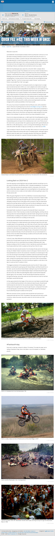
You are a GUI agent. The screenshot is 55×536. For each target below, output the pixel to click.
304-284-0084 (27, 531)
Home (3, 46)
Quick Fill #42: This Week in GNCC (21, 46)
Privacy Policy (4, 532)
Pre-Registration (29, 22)
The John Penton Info (27, 18)
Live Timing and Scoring (8, 22)
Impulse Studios (50, 531)
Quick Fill (9, 46)
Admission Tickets (50, 22)
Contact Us (33, 531)
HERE (44, 126)
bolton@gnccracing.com (36, 106)
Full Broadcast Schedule (14, 18)
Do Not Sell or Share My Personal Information (28, 532)
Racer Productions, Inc (12, 534)
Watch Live (4, 18)
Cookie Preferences (12, 532)
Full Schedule (37, 18)
